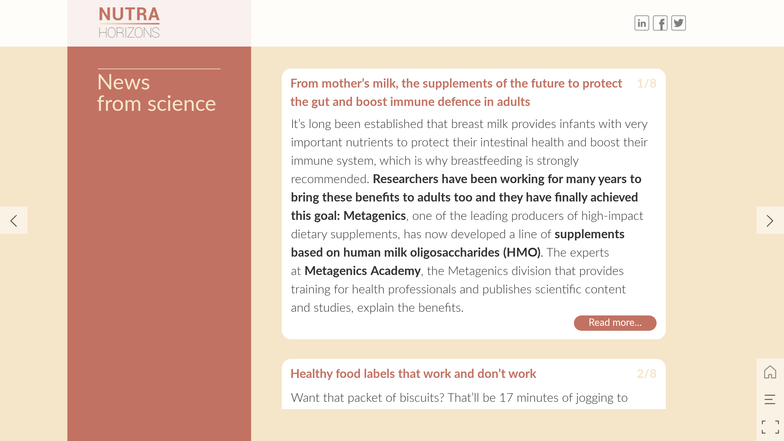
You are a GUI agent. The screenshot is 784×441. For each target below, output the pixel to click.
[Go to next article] (770, 220)
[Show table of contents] (770, 399)
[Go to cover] (770, 372)
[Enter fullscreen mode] (770, 427)
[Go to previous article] (14, 220)
